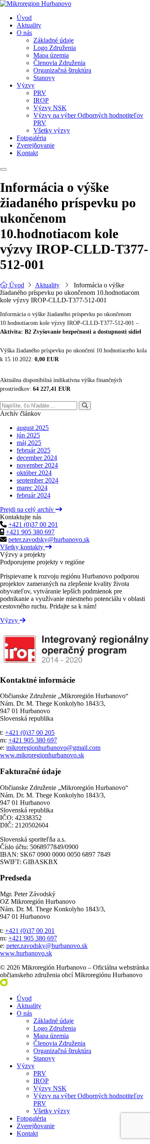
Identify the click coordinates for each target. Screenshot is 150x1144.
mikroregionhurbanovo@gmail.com (53, 747)
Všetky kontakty (22, 547)
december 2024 (37, 457)
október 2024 (34, 472)
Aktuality (47, 285)
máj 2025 (29, 442)
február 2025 (33, 450)
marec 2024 (32, 487)
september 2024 (37, 480)
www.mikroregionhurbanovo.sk (42, 755)
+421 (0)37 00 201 (33, 524)
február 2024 (33, 495)
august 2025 (33, 427)
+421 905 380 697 (30, 532)
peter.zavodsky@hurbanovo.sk (49, 539)
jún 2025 (28, 435)
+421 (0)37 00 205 (30, 732)
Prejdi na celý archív (27, 509)
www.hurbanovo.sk (26, 953)
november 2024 (37, 465)
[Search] (85, 405)
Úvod (16, 285)
